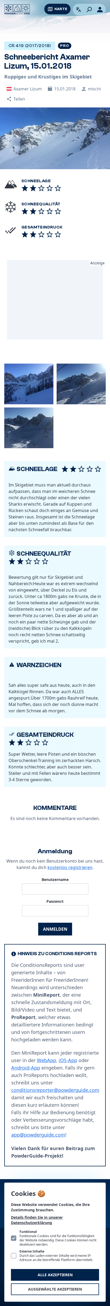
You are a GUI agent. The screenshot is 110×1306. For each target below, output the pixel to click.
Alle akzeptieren (55, 1274)
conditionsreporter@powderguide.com (55, 1090)
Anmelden (55, 929)
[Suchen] (89, 9)
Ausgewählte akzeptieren (55, 1289)
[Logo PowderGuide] (17, 9)
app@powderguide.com (38, 1135)
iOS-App (68, 1060)
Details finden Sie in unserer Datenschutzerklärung (37, 1220)
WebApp (46, 1060)
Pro (64, 46)
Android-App (25, 1067)
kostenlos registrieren (70, 867)
